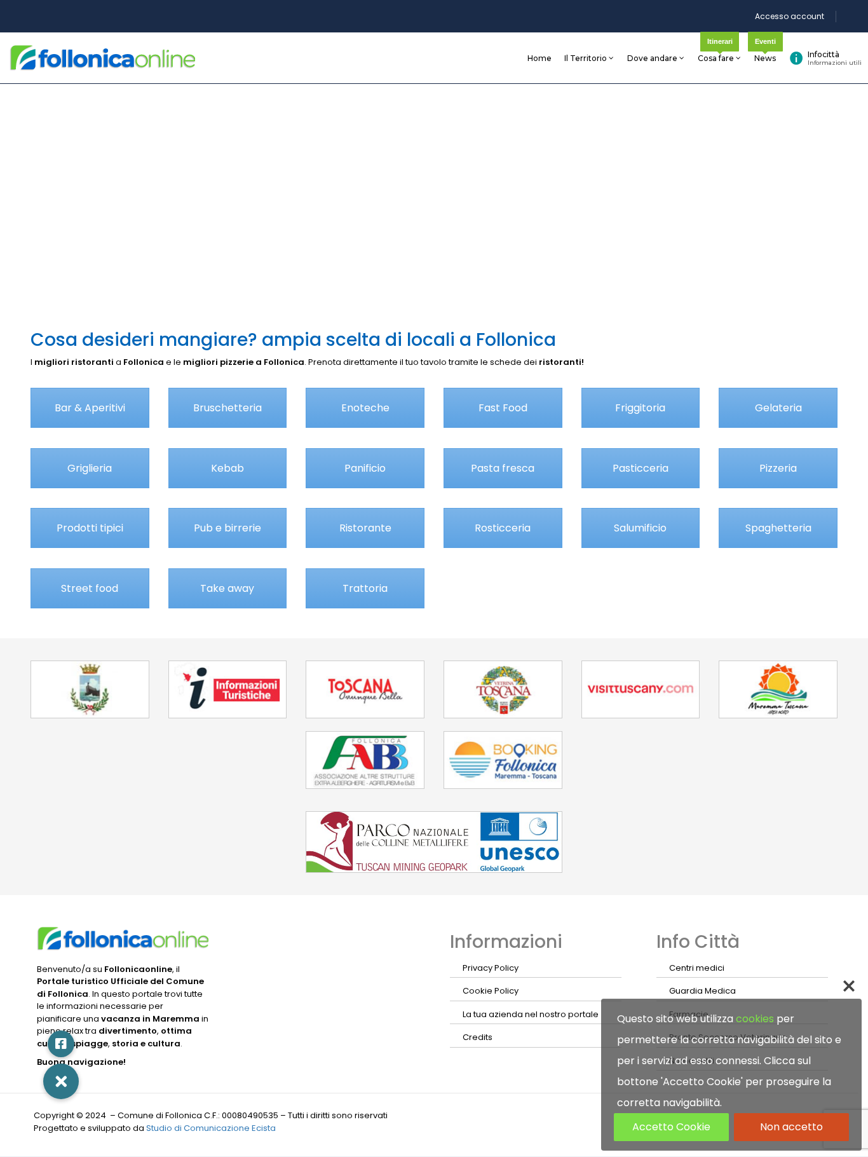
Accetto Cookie (671, 1126)
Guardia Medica (702, 991)
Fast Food (502, 407)
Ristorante (365, 528)
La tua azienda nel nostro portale (531, 1014)
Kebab (227, 468)
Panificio (365, 468)
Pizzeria (778, 468)
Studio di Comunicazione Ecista (211, 1128)
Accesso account (789, 16)
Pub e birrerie (227, 528)
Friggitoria (640, 407)
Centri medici (696, 968)
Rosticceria (503, 528)
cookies (755, 1018)
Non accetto (791, 1126)
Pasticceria (640, 468)
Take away (227, 588)
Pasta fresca (502, 468)
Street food (89, 588)
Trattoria (365, 588)
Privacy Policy (491, 968)
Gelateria (778, 407)
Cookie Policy (491, 991)
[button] (61, 1081)
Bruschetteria (227, 407)
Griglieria (89, 468)
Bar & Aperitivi (90, 407)
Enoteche (365, 407)
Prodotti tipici (90, 528)
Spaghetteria (778, 528)
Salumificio (640, 528)
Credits (477, 1037)
